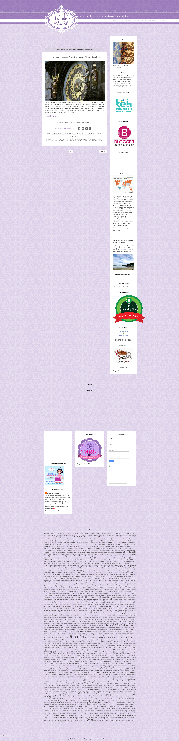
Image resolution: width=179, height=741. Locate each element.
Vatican (130, 223)
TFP (108, 695)
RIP (51, 674)
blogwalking (85, 552)
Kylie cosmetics (99, 612)
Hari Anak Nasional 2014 (76, 589)
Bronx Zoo (81, 556)
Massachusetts (130, 627)
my (49, 637)
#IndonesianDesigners (107, 533)
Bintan (75, 550)
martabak (98, 627)
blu (101, 552)
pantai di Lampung (80, 659)
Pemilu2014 (91, 661)
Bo (126, 552)
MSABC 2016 (98, 633)
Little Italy (117, 619)
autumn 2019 (67, 544)
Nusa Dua (119, 647)
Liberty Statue (110, 617)
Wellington (100, 714)
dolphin (78, 572)
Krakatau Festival (54, 612)
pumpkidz (72, 668)
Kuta (89, 612)
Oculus (51, 655)
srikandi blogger (102, 685)
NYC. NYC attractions (129, 652)
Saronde (58, 676)
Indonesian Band (115, 597)
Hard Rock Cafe (65, 589)
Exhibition (103, 576)
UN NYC (92, 706)
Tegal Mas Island (108, 693)
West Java (109, 714)
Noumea (91, 647)
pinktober (129, 663)
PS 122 (80, 667)
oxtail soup (74, 657)
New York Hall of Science (51, 645)
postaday (101, 665)
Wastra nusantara (71, 713)
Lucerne (122, 621)
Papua (105, 659)
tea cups (91, 693)
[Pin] (126, 340)
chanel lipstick (92, 561)
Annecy (115, 539)
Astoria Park (74, 542)
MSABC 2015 (90, 633)
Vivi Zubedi (131, 710)
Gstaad (90, 587)
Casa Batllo (107, 559)
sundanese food (59, 691)
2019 (117, 535)
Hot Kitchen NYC (48, 593)
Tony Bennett (111, 698)
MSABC (83, 633)
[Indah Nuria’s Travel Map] (123, 193)
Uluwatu (117, 704)
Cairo (76, 558)
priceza (56, 667)
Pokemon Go (81, 665)
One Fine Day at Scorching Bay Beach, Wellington (123, 242)
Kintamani (131, 610)
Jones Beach (55, 606)
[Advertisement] (76, 40)
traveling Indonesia (88, 703)
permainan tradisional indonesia (56, 663)
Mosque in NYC (47, 633)
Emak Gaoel (105, 574)
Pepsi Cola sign (118, 661)
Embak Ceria (113, 574)
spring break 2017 (76, 685)
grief (86, 587)
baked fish (98, 544)
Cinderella (119, 563)
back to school (90, 544)
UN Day (73, 706)
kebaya (85, 608)
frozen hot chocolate (106, 582)
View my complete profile (52, 511)
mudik (112, 633)
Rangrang (127, 670)
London (50, 621)
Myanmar (125, 212)
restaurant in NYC (116, 672)
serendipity (116, 678)
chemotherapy (119, 561)
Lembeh (98, 617)
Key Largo (125, 608)
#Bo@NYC (70, 533)
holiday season (79, 591)
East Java (127, 572)
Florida (57, 580)
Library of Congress (120, 617)
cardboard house (71, 559)
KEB (80, 608)
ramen (121, 670)
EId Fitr (74, 574)
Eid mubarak (82, 574)
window (50, 715)
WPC (82, 720)
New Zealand (128, 216)
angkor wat (108, 539)
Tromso (120, 702)
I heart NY (81, 595)
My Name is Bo (115, 637)
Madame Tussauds (67, 623)
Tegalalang (116, 693)
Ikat (125, 595)
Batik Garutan (100, 546)
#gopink (97, 533)
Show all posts (88, 49)
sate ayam (70, 676)
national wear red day (107, 640)
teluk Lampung (54, 695)
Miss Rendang (53, 631)
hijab (66, 591)
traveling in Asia (108, 701)
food (96, 580)
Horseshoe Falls (130, 591)
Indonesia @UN (92, 597)
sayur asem (90, 676)
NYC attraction (126, 650)
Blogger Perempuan (51, 552)
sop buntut (60, 683)
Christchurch (82, 563)
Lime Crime (63, 619)
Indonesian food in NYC (119, 599)
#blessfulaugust (60, 533)
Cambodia (115, 209)
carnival (95, 559)
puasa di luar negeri (98, 667)
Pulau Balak (131, 667)
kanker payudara (109, 606)
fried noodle (82, 582)
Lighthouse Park (54, 619)
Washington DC (130, 712)
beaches (46, 548)
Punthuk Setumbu (88, 668)
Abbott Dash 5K (74, 537)
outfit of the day (66, 657)
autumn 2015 (132, 542)
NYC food (73, 652)
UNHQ (91, 708)
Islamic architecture (85, 602)
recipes (58, 672)
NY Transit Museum (105, 650)
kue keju (63, 612)
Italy (125, 207)
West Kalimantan (119, 713)
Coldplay (69, 565)
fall (113, 576)
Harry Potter (99, 589)
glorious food (50, 586)
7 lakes (62, 537)
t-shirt (106, 691)
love (93, 621)
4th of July (56, 537)
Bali (116, 545)
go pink (59, 586)
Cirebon (45, 565)
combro (98, 565)
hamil (52, 589)
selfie (80, 678)
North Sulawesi (67, 647)
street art (100, 687)
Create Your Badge (123, 335)
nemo (46, 641)
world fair (57, 720)
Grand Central (67, 587)
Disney (92, 571)
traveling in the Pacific (74, 702)
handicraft (57, 589)
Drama (89, 572)
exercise (97, 576)
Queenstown (73, 670)
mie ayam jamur (113, 629)
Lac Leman (129, 612)
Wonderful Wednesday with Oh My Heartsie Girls (70, 718)
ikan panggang (119, 595)
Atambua (99, 542)
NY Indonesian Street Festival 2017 (65, 650)
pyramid (110, 668)
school (110, 676)
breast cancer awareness (57, 556)
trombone (114, 702)
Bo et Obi (132, 552)
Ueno (108, 704)
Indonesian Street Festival (79, 601)
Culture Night (63, 569)
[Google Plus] (129, 340)
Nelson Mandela (132, 640)
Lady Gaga (50, 614)
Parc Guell (111, 659)
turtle (79, 704)
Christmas (89, 563)
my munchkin (93, 637)
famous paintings (131, 576)
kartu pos (53, 608)
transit (50, 700)
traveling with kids (91, 135)
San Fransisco (51, 676)
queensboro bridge (63, 670)
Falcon (108, 576)
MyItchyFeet (58, 640)
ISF (72, 602)
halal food (131, 587)
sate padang (77, 676)
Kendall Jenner (111, 608)
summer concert (122, 689)
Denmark (120, 203)
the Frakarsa (128, 695)
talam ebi (127, 691)
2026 (134, 535)
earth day (121, 572)
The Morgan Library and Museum (113, 697)
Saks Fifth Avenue (129, 674)
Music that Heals (126, 635)
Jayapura (90, 604)
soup (66, 683)
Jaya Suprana (83, 604)
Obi (120, 653)
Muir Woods (118, 633)
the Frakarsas (67, 135)
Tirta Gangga (89, 698)
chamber (80, 561)
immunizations (48, 597)
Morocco (115, 212)
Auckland (117, 542)
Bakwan (110, 544)
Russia (123, 218)
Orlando (45, 657)
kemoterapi (96, 608)
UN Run (119, 706)
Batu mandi (115, 546)
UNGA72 (81, 708)
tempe (63, 695)
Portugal (115, 218)
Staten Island (71, 687)
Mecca (61, 629)
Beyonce (126, 548)
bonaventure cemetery (71, 554)
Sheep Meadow (62, 680)
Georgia (85, 584)
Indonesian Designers (62, 599)
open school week (111, 655)
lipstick (85, 619)
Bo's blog (56, 554)
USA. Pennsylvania (84, 710)
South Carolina (81, 683)
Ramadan (80, 670)
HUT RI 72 (53, 595)
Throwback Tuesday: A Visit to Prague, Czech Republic (75, 57)
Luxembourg (127, 211)
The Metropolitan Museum (84, 697)
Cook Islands (55, 567)
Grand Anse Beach (49, 587)
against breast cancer (92, 537)
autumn (124, 542)
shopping (81, 680)
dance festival (107, 569)
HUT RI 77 (59, 595)
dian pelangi (58, 571)
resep (98, 672)
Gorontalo (97, 586)
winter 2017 (72, 715)
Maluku (89, 625)
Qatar (119, 218)
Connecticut (132, 565)
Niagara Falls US (130, 645)
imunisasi (56, 597)
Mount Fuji (64, 633)
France (114, 205)
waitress (57, 712)
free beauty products (55, 582)
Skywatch (123, 680)
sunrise (67, 691)
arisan (89, 541)
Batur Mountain (130, 546)
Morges (114, 631)
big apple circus (51, 550)
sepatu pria (103, 678)
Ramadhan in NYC (98, 670)
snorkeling (90, 682)
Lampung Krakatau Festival (51, 615)
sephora (110, 678)
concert (117, 565)
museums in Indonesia (87, 635)
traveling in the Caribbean (60, 702)
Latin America (113, 615)
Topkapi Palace (130, 698)
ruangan (110, 674)
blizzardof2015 (115, 550)
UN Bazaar (62, 706)
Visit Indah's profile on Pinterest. (123, 287)
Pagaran (112, 657)
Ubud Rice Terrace (101, 704)
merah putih (89, 629)
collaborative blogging (78, 565)
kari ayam (124, 606)
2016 (108, 535)
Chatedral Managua (109, 561)
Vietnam (115, 227)
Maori (92, 627)
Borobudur (112, 554)
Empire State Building (123, 574)
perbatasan (126, 661)
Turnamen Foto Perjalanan (50, 704)
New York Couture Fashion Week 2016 (92, 643)
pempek (97, 661)
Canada (115, 201)
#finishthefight (89, 533)
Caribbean (79, 560)
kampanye (95, 606)
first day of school (126, 578)
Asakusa (123, 541)
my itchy (66, 637)
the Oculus (125, 697)
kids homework (84, 610)
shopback (75, 680)
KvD (93, 612)
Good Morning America (68, 586)
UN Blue (68, 706)
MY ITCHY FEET (127, 21)
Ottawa (51, 657)
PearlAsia (77, 661)
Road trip (61, 674)
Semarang (86, 678)
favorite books (72, 578)
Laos (127, 209)
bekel (104, 548)
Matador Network (117, 231)
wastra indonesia (59, 714)
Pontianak (88, 665)
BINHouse (70, 550)
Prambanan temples (48, 667)
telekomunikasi (130, 693)
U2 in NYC (88, 704)
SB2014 (104, 676)
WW (89, 720)
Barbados (120, 200)
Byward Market (63, 558)
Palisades (51, 659)
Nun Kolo (112, 647)
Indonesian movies (49, 601)
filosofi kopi (97, 578)
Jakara (113, 602)
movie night (76, 633)
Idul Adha (98, 595)
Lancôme (81, 615)
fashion (47, 578)
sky (115, 680)
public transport (118, 667)
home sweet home (109, 591)
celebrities (124, 559)
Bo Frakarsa (49, 554)
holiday (71, 591)
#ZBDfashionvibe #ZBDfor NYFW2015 (76, 535)
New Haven (62, 641)
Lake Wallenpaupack (84, 614)
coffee (63, 565)
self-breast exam (73, 678)
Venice (104, 710)
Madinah (76, 623)
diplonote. (86, 571)
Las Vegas (105, 615)
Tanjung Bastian (55, 693)
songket (54, 683)
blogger (133, 550)
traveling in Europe (121, 701)
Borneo (106, 554)
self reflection (64, 678)
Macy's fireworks (58, 623)
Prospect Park (73, 667)
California (91, 558)
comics (104, 565)
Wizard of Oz (82, 715)
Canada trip (119, 558)
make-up (124, 623)
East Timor (121, 222)
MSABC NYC (106, 633)
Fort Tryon (133, 580)
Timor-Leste (77, 698)
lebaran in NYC (72, 617)
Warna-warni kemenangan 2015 (116, 712)
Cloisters (51, 565)
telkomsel (46, 695)
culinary (55, 569)
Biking (64, 550)
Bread (124, 554)
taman (132, 691)
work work (130, 718)
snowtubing (112, 682)
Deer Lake (46, 571)
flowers (73, 580)
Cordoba (69, 567)
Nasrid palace (88, 640)
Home (71, 151)
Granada (123, 586)
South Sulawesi (91, 683)
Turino (125, 702)
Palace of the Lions (125, 657)
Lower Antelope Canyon (112, 621)
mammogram (50, 627)
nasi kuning (80, 640)
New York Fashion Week (129, 643)
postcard (109, 665)
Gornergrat (90, 586)
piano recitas (106, 663)
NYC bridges (66, 652)
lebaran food (62, 617)
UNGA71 (75, 708)
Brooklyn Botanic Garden (99, 556)
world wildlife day (75, 720)
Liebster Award (130, 617)
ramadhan (87, 670)
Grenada (129, 205)
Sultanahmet (133, 687)
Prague (60, 135)
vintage (125, 710)
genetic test (71, 584)
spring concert (86, 685)
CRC (127, 567)
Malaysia (131, 212)
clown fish (57, 565)
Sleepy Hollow (55, 682)
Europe (78, 576)
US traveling (62, 710)
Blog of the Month (125, 550)
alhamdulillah (123, 537)
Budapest (133, 556)
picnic (117, 663)
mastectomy (47, 629)
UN (44, 706)
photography (94, 663)
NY (135, 647)
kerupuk (119, 608)
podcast (67, 665)
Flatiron (51, 580)
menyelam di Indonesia (78, 629)
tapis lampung (75, 693)
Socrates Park (120, 682)
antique (76, 541)
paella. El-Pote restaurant (103, 657)
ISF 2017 (77, 602)
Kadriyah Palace (78, 606)
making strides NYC (74, 625)
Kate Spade (60, 608)
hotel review (68, 593)
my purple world (56, 637)
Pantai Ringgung (98, 659)
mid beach (105, 629)
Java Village (75, 604)
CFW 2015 (73, 561)
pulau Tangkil (55, 668)
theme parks (133, 697)
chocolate (75, 563)
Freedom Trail (74, 582)
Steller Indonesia (85, 687)
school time (133, 676)
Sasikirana (64, 676)
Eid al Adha (67, 574)
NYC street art (118, 652)
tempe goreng (78, 695)
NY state (84, 650)
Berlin (114, 548)
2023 (130, 535)
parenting (118, 659)
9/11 (67, 537)
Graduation (115, 586)
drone (93, 572)
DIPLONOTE (143, 21)
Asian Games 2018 (58, 542)
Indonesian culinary (49, 599)
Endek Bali (133, 574)
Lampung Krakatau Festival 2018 (68, 615)
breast (128, 554)
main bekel (89, 623)
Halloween (46, 589)
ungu (87, 708)
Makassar (112, 623)
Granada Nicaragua (131, 586)
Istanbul (94, 603)
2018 (113, 535)
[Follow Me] (119, 340)
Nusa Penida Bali (127, 647)
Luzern (45, 623)
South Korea (122, 209)
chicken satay (47, 563)
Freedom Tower (65, 582)
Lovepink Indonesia (100, 621)
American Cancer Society (49, 539)
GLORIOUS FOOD (152, 21)
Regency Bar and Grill (75, 672)
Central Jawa (56, 561)
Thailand (115, 222)
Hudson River (90, 593)
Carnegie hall (88, 559)
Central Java (47, 561)
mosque (132, 631)
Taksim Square (119, 691)
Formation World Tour (115, 580)
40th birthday (48, 537)
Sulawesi (126, 687)
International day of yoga (49, 602)
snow (97, 682)
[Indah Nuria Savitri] (123, 333)
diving (126, 571)
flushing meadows (88, 580)
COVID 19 (120, 567)
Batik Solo (108, 546)
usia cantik (92, 710)
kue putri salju (70, 612)
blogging (62, 552)
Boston (119, 554)
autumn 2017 (58, 544)
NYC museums (98, 652)
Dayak (117, 569)
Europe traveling (87, 133)
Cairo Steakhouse (83, 558)
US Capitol (54, 710)
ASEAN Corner (132, 541)
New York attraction (107, 641)
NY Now (77, 650)
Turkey (126, 222)
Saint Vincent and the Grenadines (122, 225)
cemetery (131, 559)
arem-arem (83, 541)
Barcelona (61, 546)
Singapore (115, 220)
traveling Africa (98, 700)
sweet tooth (86, 691)
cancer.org (55, 559)
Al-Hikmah (108, 537)
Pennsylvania (104, 661)
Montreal (109, 631)
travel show (79, 700)
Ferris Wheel (85, 578)
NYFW (59, 653)
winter (56, 715)
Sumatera (47, 689)
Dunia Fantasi (105, 572)
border (101, 554)
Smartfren (63, 682)
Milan (127, 629)
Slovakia (126, 220)
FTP (114, 582)
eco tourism (53, 574)
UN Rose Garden (111, 706)
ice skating (91, 595)
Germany (115, 203)
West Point (128, 713)
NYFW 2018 (73, 653)
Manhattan (86, 627)
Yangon (107, 720)
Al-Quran (115, 537)
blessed (96, 550)
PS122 (85, 667)
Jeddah (107, 604)
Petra (74, 663)
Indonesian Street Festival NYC (96, 601)
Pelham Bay (83, 661)
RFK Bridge (46, 674)
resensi (93, 672)
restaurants (124, 672)
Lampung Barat (130, 614)
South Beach (73, 683)
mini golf (46, 631)
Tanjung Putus (65, 693)
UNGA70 (70, 708)
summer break (112, 689)
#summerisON (47, 535)
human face (107, 593)
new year (77, 642)
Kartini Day (131, 606)
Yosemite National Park (56, 722)
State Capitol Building (61, 687)
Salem (45, 676)
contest (47, 567)
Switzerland (120, 201)
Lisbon (111, 619)
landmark (87, 615)
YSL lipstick (66, 722)
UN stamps (125, 706)
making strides (132, 623)
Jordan (128, 207)
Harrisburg (92, 589)
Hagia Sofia (117, 587)
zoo (78, 722)
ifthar (112, 595)
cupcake (70, 569)
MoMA (59, 631)
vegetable (99, 710)
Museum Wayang (67, 635)
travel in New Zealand (67, 701)
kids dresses (76, 610)
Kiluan (120, 610)
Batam (82, 546)
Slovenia (121, 220)
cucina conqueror (48, 569)
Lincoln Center (77, 619)
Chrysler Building (105, 563)
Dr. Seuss (84, 572)
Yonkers (132, 720)
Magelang (82, 623)
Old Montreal (58, 655)
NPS (103, 647)
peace (71, 661)
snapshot (76, 682)
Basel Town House (74, 546)
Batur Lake (122, 546)
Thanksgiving (120, 695)
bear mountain (78, 548)
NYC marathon (89, 652)
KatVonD (67, 608)
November (97, 647)
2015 (104, 535)
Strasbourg (93, 687)
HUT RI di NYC (73, 595)
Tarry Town (84, 693)
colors (93, 565)
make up (118, 623)
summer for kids (132, 689)
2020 (122, 535)
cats (119, 559)
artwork (118, 541)
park (133, 659)
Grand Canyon (59, 587)
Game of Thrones (121, 582)
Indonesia (120, 207)
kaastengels (69, 606)
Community (110, 565)
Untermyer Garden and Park (129, 708)
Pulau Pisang (47, 668)
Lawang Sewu (131, 615)
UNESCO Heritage (57, 708)
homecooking (120, 591)
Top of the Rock (120, 698)
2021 (126, 535)
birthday (81, 550)
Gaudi (53, 584)
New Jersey (70, 641)
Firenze (103, 578)
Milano (132, 629)
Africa (82, 537)
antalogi (58, 541)
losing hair (79, 621)
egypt (59, 574)
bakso (104, 544)
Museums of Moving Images (101, 635)
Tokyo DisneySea (103, 698)
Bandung (46, 546)
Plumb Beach (55, 665)
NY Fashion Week (50, 650)
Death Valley (124, 569)
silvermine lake (89, 680)
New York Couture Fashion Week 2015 (71, 643)
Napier (73, 640)
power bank (126, 665)
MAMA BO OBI (130, 625)
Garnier (128, 582)
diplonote (77, 571)
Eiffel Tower (91, 574)
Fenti (79, 578)
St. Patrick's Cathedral (119, 685)
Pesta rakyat (68, 663)
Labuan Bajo (121, 612)
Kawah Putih (74, 608)
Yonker (126, 720)
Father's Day (63, 578)
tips (83, 698)
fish (133, 578)
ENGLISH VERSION (161, 21)
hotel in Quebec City (58, 593)
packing (86, 657)
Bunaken (47, 558)
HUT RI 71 (126, 593)
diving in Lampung (57, 572)
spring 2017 (127, 683)
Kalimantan (87, 606)
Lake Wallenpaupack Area (98, 614)
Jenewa (113, 604)
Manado (67, 627)
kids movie (92, 610)
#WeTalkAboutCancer (59, 535)
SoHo (126, 682)
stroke (106, 687)
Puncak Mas (79, 668)
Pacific (81, 657)
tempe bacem (70, 695)
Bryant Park (119, 556)
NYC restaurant (109, 652)
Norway (122, 216)
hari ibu (86, 589)
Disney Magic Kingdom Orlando (115, 571)
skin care (110, 680)
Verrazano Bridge (112, 710)
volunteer (51, 712)
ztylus (82, 722)
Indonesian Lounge (131, 599)
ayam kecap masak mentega (78, 544)
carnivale (101, 559)
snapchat (70, 682)
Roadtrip (69, 674)
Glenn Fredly (113, 584)
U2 (83, 704)
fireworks (109, 578)
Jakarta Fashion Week (48, 604)
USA (75, 710)
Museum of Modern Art (55, 635)
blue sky (120, 552)
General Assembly (62, 584)
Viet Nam (119, 710)
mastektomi (55, 629)
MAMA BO (100, 625)
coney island (124, 565)
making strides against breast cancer (56, 625)
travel (56, 701)
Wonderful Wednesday (103, 716)
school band (117, 676)
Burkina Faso (55, 558)
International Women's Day (63, 602)
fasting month (55, 578)
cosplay (100, 567)
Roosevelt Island (97, 674)
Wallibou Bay (65, 712)
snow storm (105, 682)
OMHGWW (80, 656)
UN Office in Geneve (100, 706)
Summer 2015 (63, 689)
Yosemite (46, 722)
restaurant (105, 672)
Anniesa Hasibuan (123, 539)
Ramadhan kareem (111, 670)
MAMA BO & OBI (97, 133)
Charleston (100, 561)
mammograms (59, 627)
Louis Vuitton (87, 621)
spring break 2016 (63, 685)
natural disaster (117, 640)
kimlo (126, 610)
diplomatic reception (67, 571)
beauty (98, 548)
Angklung (90, 539)
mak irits (95, 623)
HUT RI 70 (120, 593)
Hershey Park (52, 591)
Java (70, 604)
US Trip (70, 710)
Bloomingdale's (94, 552)
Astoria (66, 542)
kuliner (84, 612)
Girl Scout (97, 584)
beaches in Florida (55, 548)
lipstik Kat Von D (103, 619)
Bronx (75, 556)
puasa (90, 667)
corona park (76, 567)
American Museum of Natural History (66, 539)
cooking (63, 567)
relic (82, 672)
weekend (91, 714)
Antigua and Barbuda (124, 198)
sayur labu (97, 676)
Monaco (120, 212)
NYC (114, 649)
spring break (51, 685)
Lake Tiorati (74, 614)
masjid (118, 627)
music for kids (117, 635)
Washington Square (48, 713)
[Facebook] (116, 340)
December (131, 569)
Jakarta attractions (128, 603)
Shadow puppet (53, 680)
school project (125, 676)
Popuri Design (95, 739)
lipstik (96, 619)
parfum (123, 659)
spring (111, 684)
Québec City (131, 668)
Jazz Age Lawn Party (99, 604)
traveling (87, 701)
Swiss (92, 691)
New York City (118, 642)
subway (111, 687)
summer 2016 (72, 689)
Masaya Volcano (112, 627)
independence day (69, 597)
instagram (120, 601)
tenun (103, 695)
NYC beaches (57, 652)
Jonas (49, 606)
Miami (95, 629)
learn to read (47, 617)
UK (112, 704)
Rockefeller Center (87, 674)
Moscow (126, 631)
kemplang (103, 608)
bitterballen (89, 550)
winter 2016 (64, 715)
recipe (51, 672)
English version (76, 133)
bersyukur (120, 548)
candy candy (62, 559)
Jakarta (118, 603)
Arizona (96, 541)
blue (104, 552)
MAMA (94, 625)
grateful (75, 587)
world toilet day (65, 720)
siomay (104, 680)
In (61, 597)
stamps (53, 687)
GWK (111, 587)
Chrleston (96, 563)
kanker (101, 606)
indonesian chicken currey (127, 597)
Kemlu (90, 608)
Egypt (125, 203)
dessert (51, 571)
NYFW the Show (93, 653)
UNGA (64, 708)
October (46, 655)
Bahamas (131, 200)
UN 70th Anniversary (53, 706)
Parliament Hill (47, 661)
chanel (85, 561)
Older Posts (103, 151)
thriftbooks (47, 698)
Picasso (112, 663)
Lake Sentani (66, 614)
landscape (93, 615)
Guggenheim (105, 587)
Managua (73, 627)
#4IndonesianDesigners (49, 533)
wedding (85, 713)
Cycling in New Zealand (79, 569)
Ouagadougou (58, 657)
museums (75, 635)
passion (54, 661)
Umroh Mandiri (130, 704)
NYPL (100, 653)
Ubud (93, 704)
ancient (85, 539)
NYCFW (50, 653)
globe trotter (121, 584)
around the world (56, 133)
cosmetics (93, 567)
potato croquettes (117, 665)
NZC (117, 653)
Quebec (116, 668)
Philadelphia (85, 663)
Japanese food (64, 604)
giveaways (104, 584)
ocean (132, 653)
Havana (122, 589)
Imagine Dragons (132, 595)
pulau (125, 667)
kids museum (100, 610)
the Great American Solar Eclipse (61, 697)
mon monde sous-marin (76, 631)
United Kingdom (121, 205)
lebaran (53, 617)
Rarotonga (133, 670)
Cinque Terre (126, 563)
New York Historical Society (65, 645)
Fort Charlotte (125, 580)
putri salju (103, 668)
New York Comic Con (130, 641)
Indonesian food (104, 599)
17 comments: (86, 122)
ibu (86, 595)
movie (70, 633)
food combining (104, 580)
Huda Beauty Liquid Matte (79, 593)
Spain (129, 203)
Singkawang (98, 680)
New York (85, 642)
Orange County (125, 655)
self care (57, 678)
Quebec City (123, 668)
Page (117, 657)
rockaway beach (76, 674)
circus (132, 563)
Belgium (126, 200)
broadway (69, 556)
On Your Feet (91, 655)
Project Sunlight (64, 667)
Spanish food (104, 683)
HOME (110, 21)
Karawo (118, 606)
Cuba (131, 567)
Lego (80, 617)
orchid (132, 655)
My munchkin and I (103, 637)
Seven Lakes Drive (126, 678)
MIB (100, 629)
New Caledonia (117, 214)
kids (130, 608)
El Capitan (98, 574)
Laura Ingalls (122, 615)
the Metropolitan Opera (98, 697)
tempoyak (98, 695)
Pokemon (73, 665)
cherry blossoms (129, 561)
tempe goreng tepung (88, 695)
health (128, 589)
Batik (87, 546)
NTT (107, 647)
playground (47, 665)
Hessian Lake (60, 591)
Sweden (127, 218)
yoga (122, 720)
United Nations (116, 708)
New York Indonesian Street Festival (83, 645)
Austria (132, 198)
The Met (73, 697)
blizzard (108, 550)
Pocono (62, 665)
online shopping (100, 655)
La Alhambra (113, 612)
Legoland (86, 617)
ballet (122, 544)
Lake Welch (110, 614)
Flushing (80, 580)
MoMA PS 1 (65, 631)
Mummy (125, 633)
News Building (111, 645)
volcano (45, 712)
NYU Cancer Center (108, 653)
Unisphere (97, 708)
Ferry (91, 578)
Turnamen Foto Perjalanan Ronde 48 (67, 704)
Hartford (106, 589)
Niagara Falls (120, 645)
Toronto (45, 700)
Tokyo (95, 698)
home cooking (89, 591)
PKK (135, 663)
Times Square (70, 698)
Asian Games (49, 542)
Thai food (113, 695)
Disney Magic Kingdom (101, 571)
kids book (68, 610)
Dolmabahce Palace (69, 572)
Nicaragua (124, 214)
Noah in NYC (59, 647)
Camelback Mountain (101, 558)
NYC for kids (81, 652)
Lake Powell (58, 614)
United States (123, 223)
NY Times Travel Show (93, 650)
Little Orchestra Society (126, 619)
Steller (77, 687)
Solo (49, 683)
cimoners (112, 563)
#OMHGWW (129, 533)
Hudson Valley (99, 593)
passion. (61, 661)
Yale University (99, 720)
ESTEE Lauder (62, 576)
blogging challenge (73, 552)
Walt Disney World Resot (90, 712)
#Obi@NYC (119, 533)
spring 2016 (119, 683)
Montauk (88, 631)
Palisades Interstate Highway (61, 659)
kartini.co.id (46, 608)
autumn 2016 (48, 544)
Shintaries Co (109, 739)
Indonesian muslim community (63, 601)
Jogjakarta (119, 604)
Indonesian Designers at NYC (77, 599)
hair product (124, 587)
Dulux (98, 572)
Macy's (50, 623)
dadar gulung (99, 569)
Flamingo (46, 580)
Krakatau (46, 612)
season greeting (49, 678)
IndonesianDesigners (111, 601)
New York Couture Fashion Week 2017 (113, 643)
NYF (55, 653)
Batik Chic (92, 546)
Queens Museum (53, 670)
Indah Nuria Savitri (123, 331)
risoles (55, 674)
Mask (123, 627)
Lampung (118, 614)
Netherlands (116, 216)
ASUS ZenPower (91, 542)
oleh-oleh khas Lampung (69, 655)
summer (54, 689)
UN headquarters (82, 706)
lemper (103, 617)
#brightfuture (79, 533)
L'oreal (106, 612)
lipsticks (91, 619)
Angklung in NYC (99, 539)
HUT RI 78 (66, 595)
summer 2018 (93, 689)
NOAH (52, 647)
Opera (118, 655)
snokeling (82, 682)
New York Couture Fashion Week (53, 643)
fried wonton (90, 582)
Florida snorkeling (65, 580)
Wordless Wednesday (98, 718)
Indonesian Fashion (91, 599)
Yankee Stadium (114, 720)
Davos (113, 569)
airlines (102, 537)
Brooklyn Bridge (111, 556)
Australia (115, 200)
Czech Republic (66, 133)
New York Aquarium (96, 641)
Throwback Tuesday (79, 135)
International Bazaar (129, 601)
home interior (99, 591)
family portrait (121, 576)
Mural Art (131, 633)
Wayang (79, 713)
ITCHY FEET (107, 602)
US (49, 710)
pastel (66, 661)
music (110, 635)
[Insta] (123, 340)
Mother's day (56, 633)
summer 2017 (83, 689)
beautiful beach (88, 548)
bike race (59, 550)
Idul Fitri (104, 595)
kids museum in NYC (111, 610)
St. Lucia (110, 685)
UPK (46, 710)
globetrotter (131, 584)
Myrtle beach (67, 640)
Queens (45, 670)
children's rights (55, 563)
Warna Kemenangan (102, 712)
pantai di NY (89, 659)
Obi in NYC (126, 653)
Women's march (90, 715)
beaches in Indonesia (67, 548)
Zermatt (73, 722)
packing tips (93, 657)
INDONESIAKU (135, 21)
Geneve (78, 584)
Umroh (122, 704)
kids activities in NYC (57, 610)
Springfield (94, 685)
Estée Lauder (71, 576)
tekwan (123, 693)
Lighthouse (46, 619)
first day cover (117, 578)
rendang (87, 672)
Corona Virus (84, 567)
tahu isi (112, 691)
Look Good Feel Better (69, 621)
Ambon (132, 537)
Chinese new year (65, 563)
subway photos (118, 687)
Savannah (84, 676)
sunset (72, 691)
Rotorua (105, 674)
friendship (97, 582)
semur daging (95, 678)
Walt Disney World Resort (76, 712)
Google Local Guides (81, 586)
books (84, 554)
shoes (69, 680)
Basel (67, 546)
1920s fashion (97, 535)
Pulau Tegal (65, 668)
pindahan (122, 663)
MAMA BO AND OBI (118, 21)
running (116, 674)
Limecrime (70, 619)
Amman (79, 539)
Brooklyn (89, 556)
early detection (113, 572)
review (131, 672)
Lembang (92, 617)
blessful (102, 550)
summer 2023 (102, 689)
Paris (128, 659)
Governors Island (106, 586)
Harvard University (113, 589)
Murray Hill (46, 635)
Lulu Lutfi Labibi (130, 621)
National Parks (96, 640)
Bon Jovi (62, 554)
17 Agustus (89, 535)
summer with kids (49, 691)
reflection (65, 672)
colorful (88, 565)
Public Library (108, 667)
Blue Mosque (112, 552)
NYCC (45, 653)
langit (100, 615)
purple (96, 668)
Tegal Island (98, 693)
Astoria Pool (83, 542)
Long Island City (58, 621)
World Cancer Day (48, 720)
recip (46, 672)
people (111, 661)
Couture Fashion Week (109, 567)
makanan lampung (103, 623)
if (108, 595)
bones (79, 554)
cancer (127, 558)
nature (124, 640)
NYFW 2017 (65, 653)
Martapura (104, 627)
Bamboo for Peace (129, 544)
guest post (97, 587)
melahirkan (67, 629)
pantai (71, 659)
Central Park (64, 561)
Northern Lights (77, 647)
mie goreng (121, 629)
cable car (71, 558)
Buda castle (126, 556)
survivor (79, 691)
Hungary (115, 207)
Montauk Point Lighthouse (99, 631)
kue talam (78, 612)
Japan (132, 207)
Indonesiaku (102, 597)
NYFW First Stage (82, 653)
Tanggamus (47, 693)
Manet (79, 627)
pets (79, 663)
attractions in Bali (107, 542)
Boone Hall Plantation (93, 554)
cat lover (114, 559)
